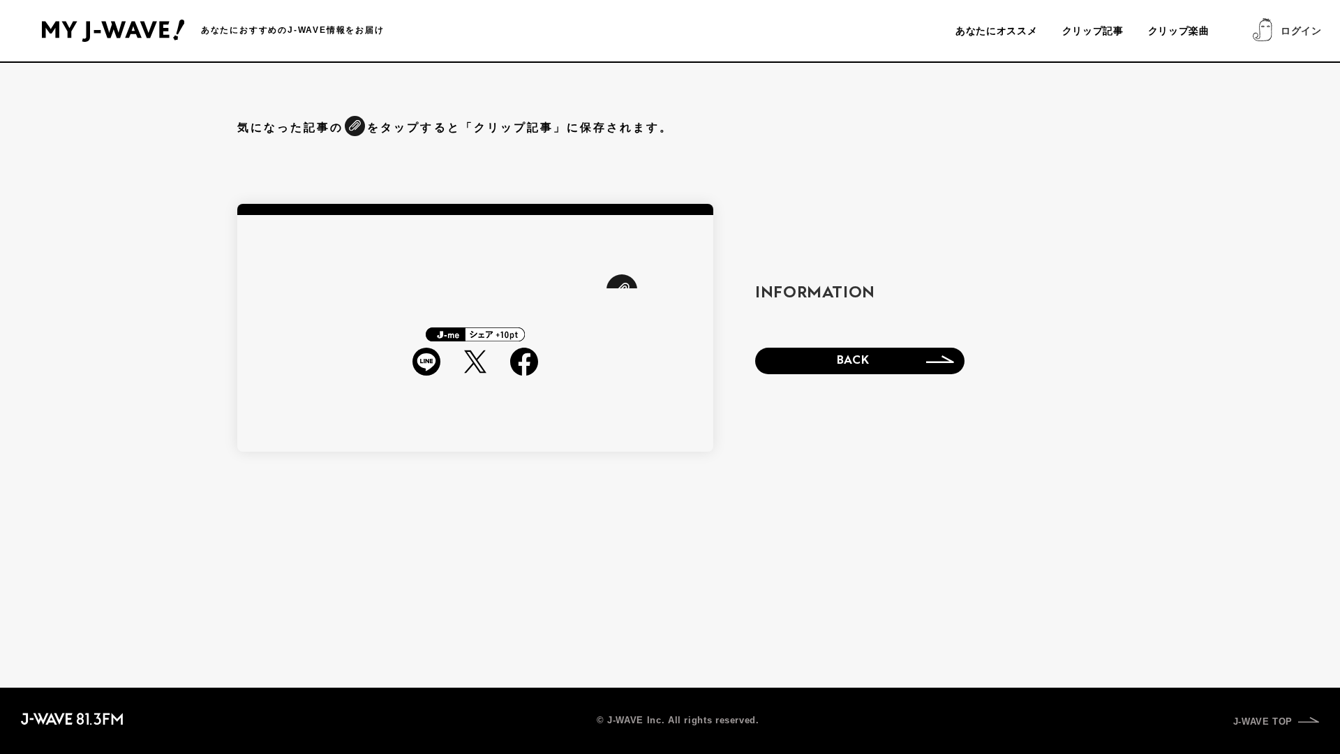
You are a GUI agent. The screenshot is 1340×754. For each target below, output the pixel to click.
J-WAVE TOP (1263, 721)
